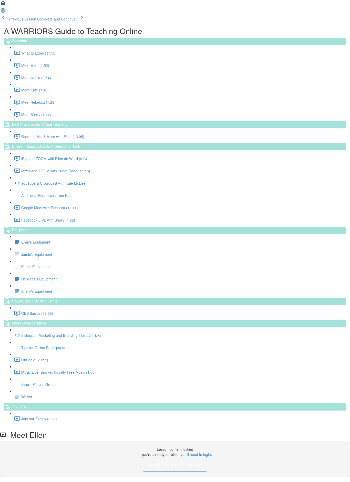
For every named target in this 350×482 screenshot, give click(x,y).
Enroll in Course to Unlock (175, 464)
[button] (3, 4)
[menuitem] (3, 11)
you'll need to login (196, 454)
